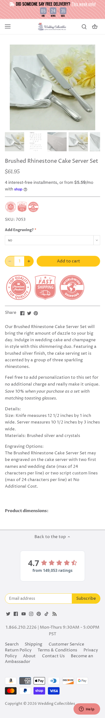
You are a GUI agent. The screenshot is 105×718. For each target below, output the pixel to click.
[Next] (94, 87)
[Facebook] (16, 614)
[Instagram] (31, 614)
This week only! (83, 4)
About (29, 656)
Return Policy (18, 650)
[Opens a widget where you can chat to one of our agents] (86, 709)
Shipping (33, 644)
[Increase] (28, 261)
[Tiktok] (46, 614)
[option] (52, 87)
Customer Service (66, 644)
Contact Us (53, 656)
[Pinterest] (39, 614)
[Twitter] (8, 614)
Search (12, 644)
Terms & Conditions (57, 650)
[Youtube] (23, 614)
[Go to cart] (95, 27)
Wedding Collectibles (56, 703)
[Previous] (11, 87)
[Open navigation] (7, 26)
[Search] (84, 27)
